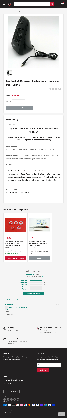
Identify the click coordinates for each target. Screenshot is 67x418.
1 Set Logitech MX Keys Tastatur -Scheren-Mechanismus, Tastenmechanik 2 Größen (15, 243)
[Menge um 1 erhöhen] (23, 101)
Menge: (8, 101)
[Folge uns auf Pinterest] (14, 399)
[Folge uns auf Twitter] (8, 399)
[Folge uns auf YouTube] (18, 399)
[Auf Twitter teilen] (56, 89)
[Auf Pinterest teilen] (53, 89)
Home (5, 11)
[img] (9, 304)
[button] (24, 280)
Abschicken (42, 370)
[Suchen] (52, 4)
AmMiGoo (32, 248)
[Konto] (58, 4)
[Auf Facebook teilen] (49, 89)
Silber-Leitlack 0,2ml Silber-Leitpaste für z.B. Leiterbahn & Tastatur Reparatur (38, 243)
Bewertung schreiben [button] (33, 293)
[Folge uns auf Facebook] (4, 399)
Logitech (9, 89)
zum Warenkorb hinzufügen (16, 258)
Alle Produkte (12, 11)
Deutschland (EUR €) (10, 391)
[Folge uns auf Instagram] (11, 399)
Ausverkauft (19, 108)
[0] (62, 4)
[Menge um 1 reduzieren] (14, 101)
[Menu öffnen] (4, 4)
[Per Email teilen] (59, 89)
